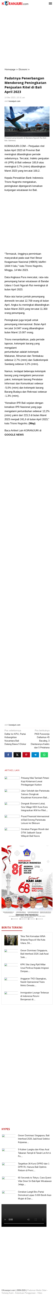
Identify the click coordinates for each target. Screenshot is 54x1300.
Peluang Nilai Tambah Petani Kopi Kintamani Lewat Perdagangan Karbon (35, 781)
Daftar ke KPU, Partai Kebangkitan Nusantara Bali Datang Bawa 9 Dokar (15, 737)
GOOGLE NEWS (14, 434)
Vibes (39, 1293)
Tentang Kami (8, 1293)
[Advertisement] (27, 37)
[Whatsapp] (44, 754)
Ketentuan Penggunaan (25, 1293)
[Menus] (50, 4)
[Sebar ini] (8, 754)
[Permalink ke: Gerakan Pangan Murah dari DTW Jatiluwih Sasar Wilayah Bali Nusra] (12, 833)
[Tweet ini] (17, 754)
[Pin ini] (26, 754)
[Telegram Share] (35, 754)
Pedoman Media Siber (36, 1290)
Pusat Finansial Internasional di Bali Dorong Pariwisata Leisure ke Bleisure (35, 819)
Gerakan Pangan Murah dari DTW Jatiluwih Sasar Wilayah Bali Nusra (35, 832)
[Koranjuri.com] (15, 3)
